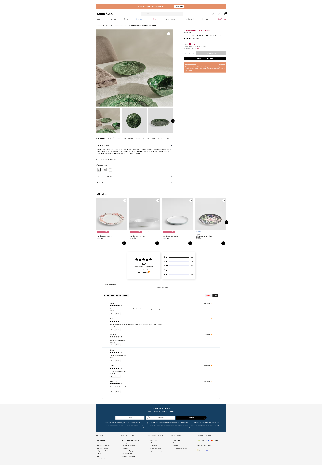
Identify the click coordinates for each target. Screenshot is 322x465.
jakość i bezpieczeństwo (104, 459)
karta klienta (153, 445)
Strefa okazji (222, 19)
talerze (127, 25)
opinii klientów (143, 267)
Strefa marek (189, 19)
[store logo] (104, 14)
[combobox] (162, 14)
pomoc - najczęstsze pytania (130, 440)
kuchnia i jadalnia (109, 25)
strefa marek (176, 443)
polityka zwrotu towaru (129, 445)
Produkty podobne (205, 58)
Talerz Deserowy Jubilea (204, 236)
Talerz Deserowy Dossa (170, 237)
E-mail (130, 417)
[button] (105, 284)
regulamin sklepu (127, 453)
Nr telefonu (161, 417)
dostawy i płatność (127, 443)
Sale (154, 19)
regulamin (222, 64)
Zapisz (191, 417)
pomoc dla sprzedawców (180, 448)
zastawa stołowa (119, 25)
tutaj (221, 425)
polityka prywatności (103, 451)
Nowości (139, 19)
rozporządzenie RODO (103, 445)
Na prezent (206, 19)
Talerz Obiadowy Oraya (104, 237)
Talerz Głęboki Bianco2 (137, 237)
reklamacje (125, 448)
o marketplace (177, 440)
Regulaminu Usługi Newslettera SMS (180, 422)
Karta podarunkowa (170, 19)
